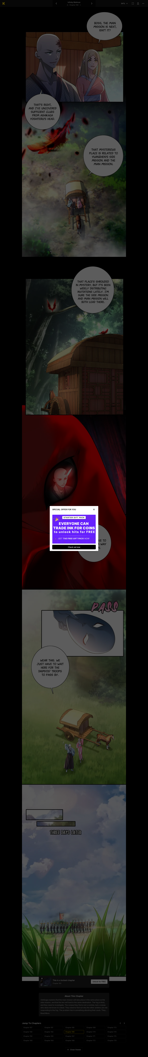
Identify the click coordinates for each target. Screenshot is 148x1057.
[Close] (94, 509)
